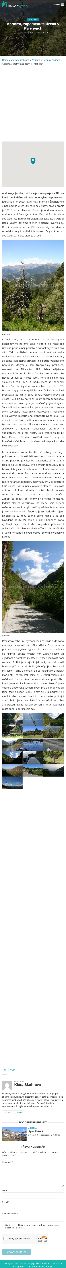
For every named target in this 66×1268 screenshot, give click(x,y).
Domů (5, 59)
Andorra (33, 19)
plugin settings (45, 1266)
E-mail (5, 1202)
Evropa (46, 59)
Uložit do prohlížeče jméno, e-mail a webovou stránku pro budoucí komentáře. (32, 1226)
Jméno (6, 1190)
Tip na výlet (9, 1070)
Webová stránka (10, 1213)
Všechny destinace (20, 59)
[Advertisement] (33, 105)
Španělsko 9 (35, 1131)
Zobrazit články (13, 1112)
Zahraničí (36, 59)
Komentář (7, 1162)
